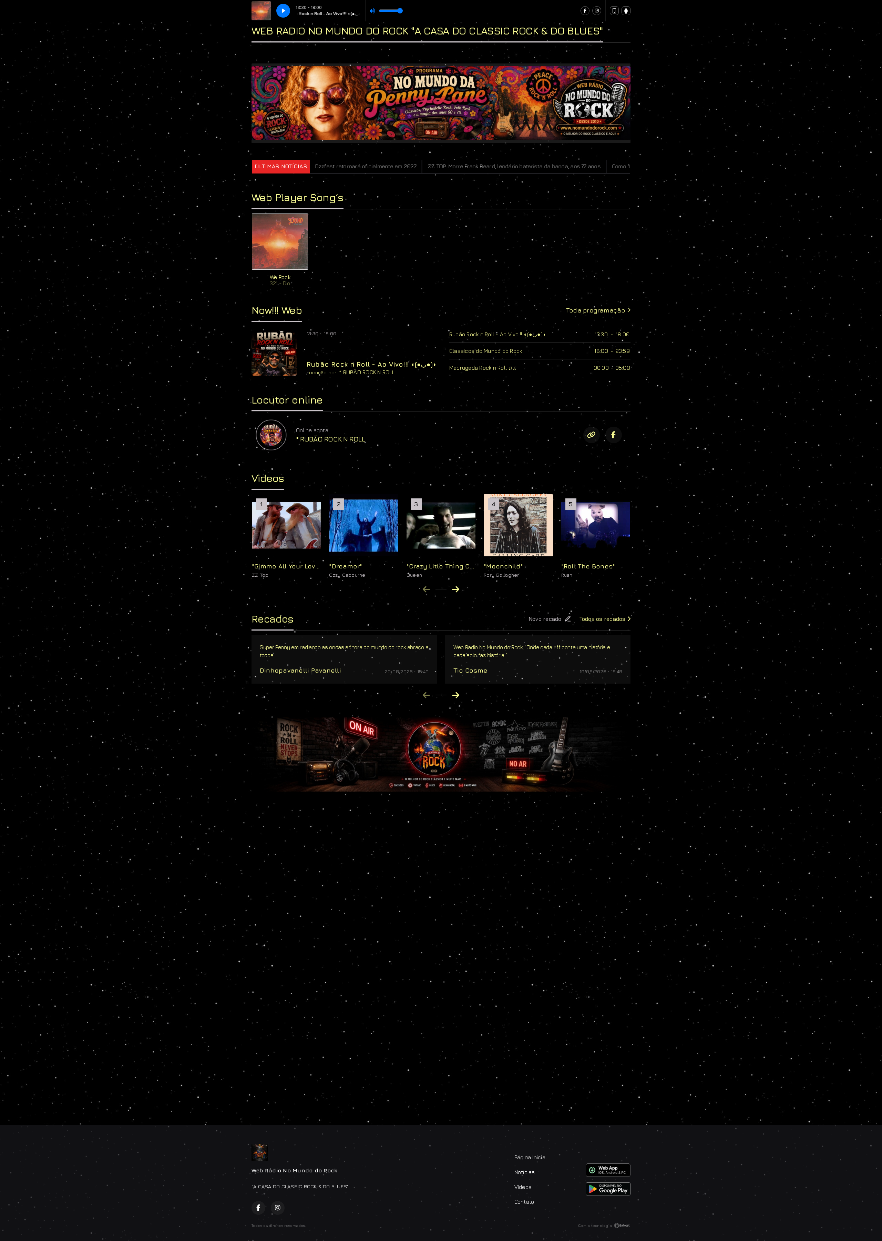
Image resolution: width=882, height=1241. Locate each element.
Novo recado (545, 619)
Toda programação (595, 310)
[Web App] (614, 10)
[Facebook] (585, 10)
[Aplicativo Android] (626, 10)
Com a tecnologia (595, 1225)
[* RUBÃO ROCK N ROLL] (271, 435)
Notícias (524, 1172)
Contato (524, 1202)
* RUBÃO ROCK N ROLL (367, 372)
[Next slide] (455, 589)
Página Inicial (530, 1157)
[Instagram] (596, 10)
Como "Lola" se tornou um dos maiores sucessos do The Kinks (586, 166)
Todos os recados (603, 619)
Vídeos (523, 1187)
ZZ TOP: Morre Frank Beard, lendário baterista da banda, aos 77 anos (409, 166)
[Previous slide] (426, 589)
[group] (286, 536)
